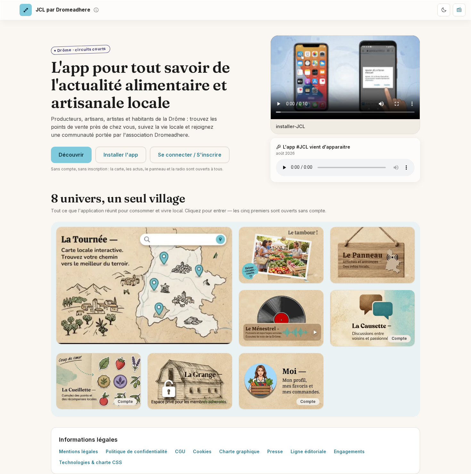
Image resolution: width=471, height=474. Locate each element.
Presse (275, 451)
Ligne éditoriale (308, 451)
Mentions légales (78, 451)
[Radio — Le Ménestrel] (459, 10)
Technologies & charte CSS (90, 462)
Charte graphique (239, 451)
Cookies (202, 451)
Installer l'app (120, 154)
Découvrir (71, 154)
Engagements (349, 451)
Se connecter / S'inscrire (189, 154)
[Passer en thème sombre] (443, 10)
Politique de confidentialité (136, 451)
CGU (180, 451)
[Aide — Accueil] (96, 9)
